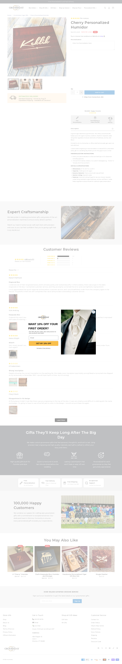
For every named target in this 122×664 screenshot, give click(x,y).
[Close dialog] (93, 311)
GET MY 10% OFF (43, 343)
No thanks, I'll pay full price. (44, 348)
